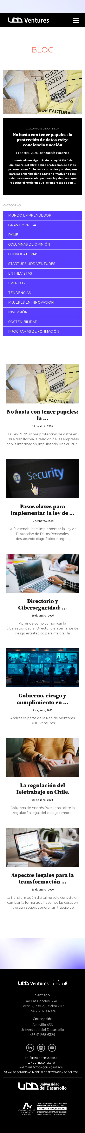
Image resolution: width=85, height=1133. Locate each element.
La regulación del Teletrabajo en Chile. (43, 788)
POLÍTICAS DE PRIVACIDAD (41, 1058)
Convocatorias (23, 254)
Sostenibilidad (23, 322)
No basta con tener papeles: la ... (42, 415)
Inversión (18, 312)
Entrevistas (20, 273)
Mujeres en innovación (31, 302)
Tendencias (19, 293)
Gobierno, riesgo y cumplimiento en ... (42, 699)
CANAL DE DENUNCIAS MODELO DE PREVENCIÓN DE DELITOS (41, 1072)
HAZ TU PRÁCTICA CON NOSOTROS (41, 1067)
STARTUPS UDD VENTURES (31, 264)
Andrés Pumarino (57, 153)
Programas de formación (33, 331)
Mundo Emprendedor (29, 215)
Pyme (13, 235)
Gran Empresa (22, 225)
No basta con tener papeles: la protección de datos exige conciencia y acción (42, 140)
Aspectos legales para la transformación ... (42, 878)
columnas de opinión (42, 128)
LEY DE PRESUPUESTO (41, 1062)
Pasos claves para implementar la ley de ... (42, 509)
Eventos (16, 283)
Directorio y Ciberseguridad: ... (42, 604)
